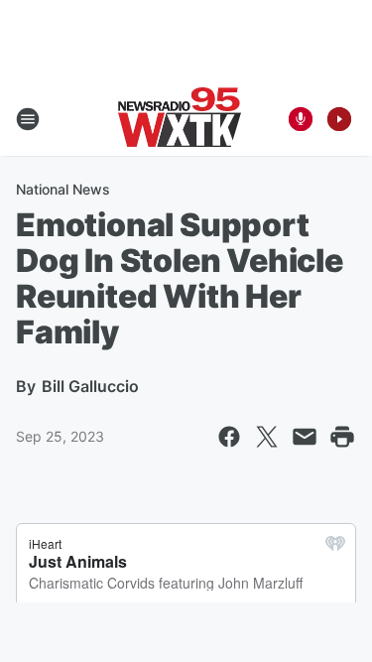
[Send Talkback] (300, 119)
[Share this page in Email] (304, 437)
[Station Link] (179, 119)
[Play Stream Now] (339, 119)
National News (63, 189)
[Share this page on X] (267, 437)
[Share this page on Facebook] (229, 437)
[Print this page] (342, 437)
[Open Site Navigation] (28, 119)
